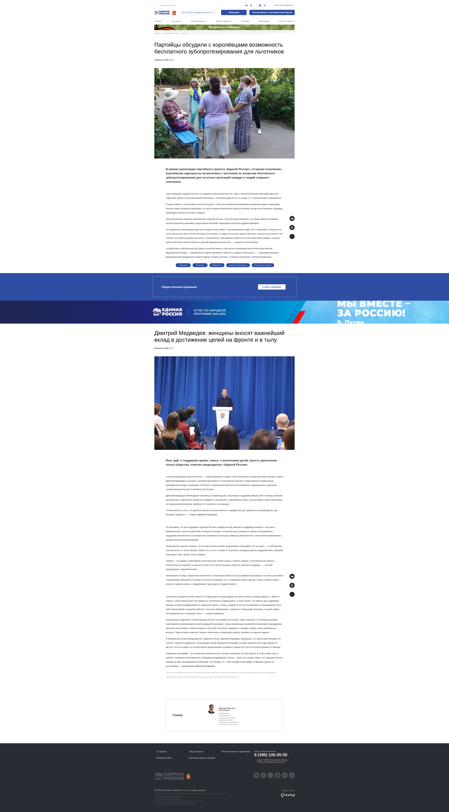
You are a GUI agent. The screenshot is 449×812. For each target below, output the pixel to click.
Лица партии (176, 21)
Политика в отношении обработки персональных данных (178, 801)
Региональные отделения (236, 751)
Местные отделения (223, 21)
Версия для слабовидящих (284, 5)
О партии (157, 21)
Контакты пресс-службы (202, 758)
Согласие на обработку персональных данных (173, 804)
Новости (184, 33)
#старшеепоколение (263, 265)
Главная (157, 33)
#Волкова (200, 265)
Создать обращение (271, 287)
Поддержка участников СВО (224, 27)
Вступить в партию (286, 21)
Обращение (234, 12)
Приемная (245, 21)
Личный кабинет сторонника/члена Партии (272, 12)
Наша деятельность (198, 21)
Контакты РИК (163, 758)
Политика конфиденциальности (167, 799)
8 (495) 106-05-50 (270, 754)
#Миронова (217, 265)
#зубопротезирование (238, 265)
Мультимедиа (264, 21)
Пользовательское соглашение (167, 797)
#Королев (183, 265)
